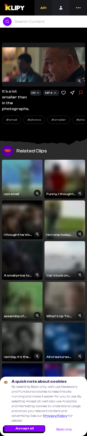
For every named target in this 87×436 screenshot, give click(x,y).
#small (11, 119)
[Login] (61, 8)
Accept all (24, 428)
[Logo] (14, 8)
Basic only (64, 429)
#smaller (58, 119)
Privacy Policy (55, 416)
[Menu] (78, 8)
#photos (34, 119)
